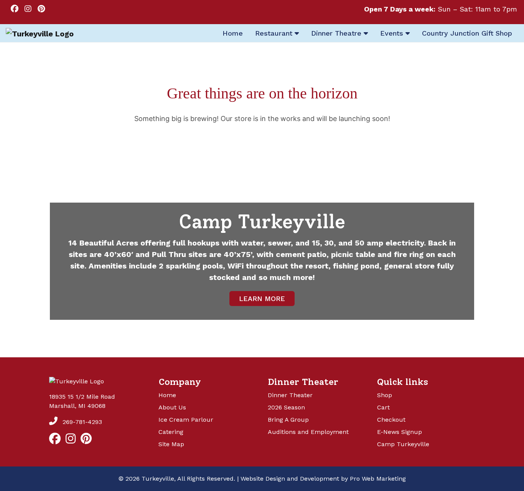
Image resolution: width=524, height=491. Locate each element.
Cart (383, 407)
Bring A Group (288, 419)
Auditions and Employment (308, 431)
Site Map (171, 444)
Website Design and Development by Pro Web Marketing (323, 478)
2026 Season (286, 407)
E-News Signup (399, 431)
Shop (384, 395)
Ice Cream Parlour (185, 419)
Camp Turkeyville (403, 444)
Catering (170, 431)
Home (167, 395)
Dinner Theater (290, 395)
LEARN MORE (262, 299)
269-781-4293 (81, 422)
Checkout (391, 419)
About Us (172, 407)
